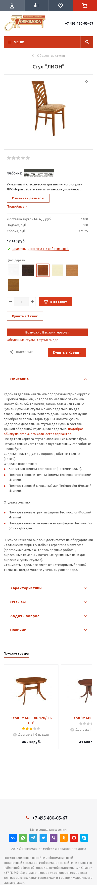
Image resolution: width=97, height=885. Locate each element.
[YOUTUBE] (74, 838)
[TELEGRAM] (33, 838)
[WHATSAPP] (23, 838)
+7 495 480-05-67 (79, 23)
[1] (9, 158)
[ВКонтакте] (13, 838)
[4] (23, 158)
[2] (13, 158)
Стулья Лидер (47, 339)
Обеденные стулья (21, 339)
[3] (18, 158)
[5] (28, 158)
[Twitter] (43, 838)
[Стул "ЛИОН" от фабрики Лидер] (48, 113)
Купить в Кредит (67, 352)
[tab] (17, 206)
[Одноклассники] (64, 838)
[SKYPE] (84, 838)
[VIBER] (53, 838)
